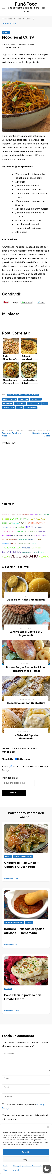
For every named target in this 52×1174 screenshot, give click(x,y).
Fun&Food (26, 4)
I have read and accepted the (23, 1106)
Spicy (44, 403)
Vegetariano (31, 408)
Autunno (17, 514)
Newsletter (8, 759)
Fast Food (23, 399)
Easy (20, 526)
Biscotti (5, 519)
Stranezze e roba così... (30, 552)
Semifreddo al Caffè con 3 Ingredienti (26, 633)
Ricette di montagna (11, 548)
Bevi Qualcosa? (43, 515)
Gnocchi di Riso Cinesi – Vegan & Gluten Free (21, 865)
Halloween (6, 535)
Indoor (15, 540)
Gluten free (44, 531)
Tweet (14, 302)
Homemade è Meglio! (22, 535)
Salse (26, 596)
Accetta (26, 1152)
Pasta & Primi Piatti (23, 856)
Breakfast (15, 519)
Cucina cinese (31, 395)
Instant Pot (23, 540)
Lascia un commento (12, 47)
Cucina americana (36, 523)
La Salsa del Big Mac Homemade (26, 737)
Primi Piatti (20, 403)
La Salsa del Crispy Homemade (26, 599)
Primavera (7, 403)
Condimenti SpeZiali (14, 923)
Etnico (6, 32)
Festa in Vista (7, 531)
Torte (42, 552)
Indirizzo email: (10, 777)
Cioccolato (7, 523)
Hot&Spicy (36, 399)
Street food (9, 408)
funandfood (10, 45)
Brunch (25, 518)
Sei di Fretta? (34, 403)
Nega (26, 1159)
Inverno (32, 539)
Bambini (33, 515)
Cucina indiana (9, 399)
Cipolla (16, 523)
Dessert (5, 527)
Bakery (26, 515)
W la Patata (44, 557)
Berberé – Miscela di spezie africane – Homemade (24, 931)
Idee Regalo (7, 539)
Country (23, 523)
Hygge (44, 535)
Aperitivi (6, 515)
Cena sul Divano (15, 395)
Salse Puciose (35, 548)
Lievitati (40, 540)
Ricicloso (26, 548)
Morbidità (6, 544)
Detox (12, 527)
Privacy (6, 766)
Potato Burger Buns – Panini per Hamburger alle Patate (26, 669)
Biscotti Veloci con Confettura (26, 703)
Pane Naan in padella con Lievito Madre (22, 997)
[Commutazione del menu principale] (3, 8)
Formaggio (19, 531)
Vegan (20, 408)
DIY (16, 527)
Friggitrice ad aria (32, 531)
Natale (31, 699)
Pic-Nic (14, 544)
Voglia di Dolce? (26, 628)
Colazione (22, 699)
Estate (29, 527)
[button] (48, 1127)
